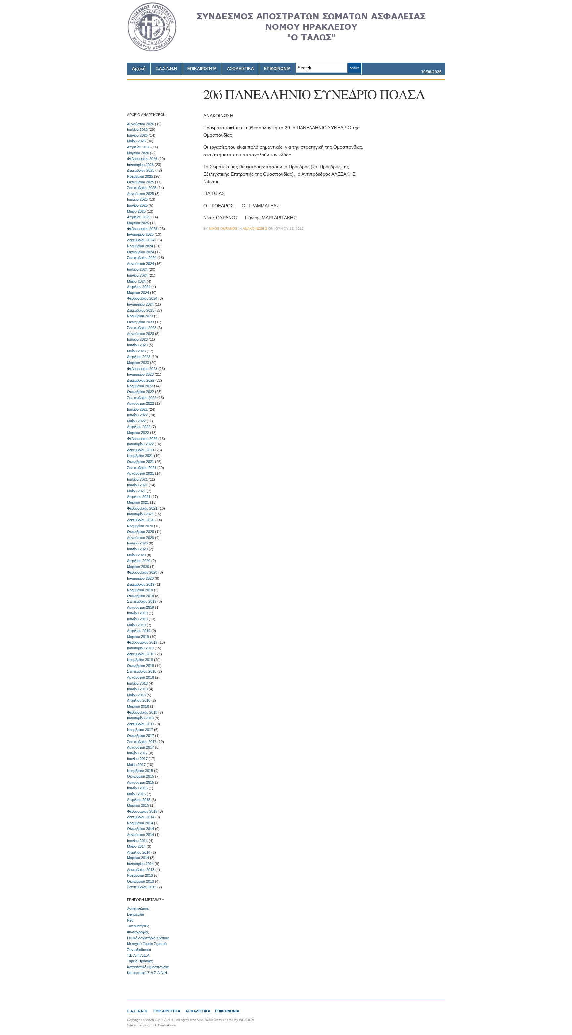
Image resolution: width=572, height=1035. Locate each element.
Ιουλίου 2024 (137, 269)
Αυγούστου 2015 (140, 782)
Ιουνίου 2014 (137, 841)
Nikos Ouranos (223, 228)
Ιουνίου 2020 (137, 549)
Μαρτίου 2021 (138, 502)
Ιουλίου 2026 (137, 129)
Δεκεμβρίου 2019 (140, 584)
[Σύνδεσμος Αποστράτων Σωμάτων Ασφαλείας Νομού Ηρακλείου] (286, 50)
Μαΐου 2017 (136, 765)
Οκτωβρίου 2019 (140, 596)
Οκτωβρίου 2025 (140, 182)
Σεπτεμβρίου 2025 (141, 188)
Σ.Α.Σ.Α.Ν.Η (166, 68)
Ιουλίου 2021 (137, 479)
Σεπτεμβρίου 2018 (141, 671)
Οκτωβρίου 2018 (140, 666)
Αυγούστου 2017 (140, 747)
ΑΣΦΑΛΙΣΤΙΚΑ (240, 68)
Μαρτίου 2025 (138, 223)
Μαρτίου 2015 (138, 805)
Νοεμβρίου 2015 (140, 771)
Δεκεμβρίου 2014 (140, 817)
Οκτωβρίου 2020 (140, 532)
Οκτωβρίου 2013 (140, 881)
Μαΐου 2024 (136, 281)
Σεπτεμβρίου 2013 (141, 887)
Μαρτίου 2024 (138, 293)
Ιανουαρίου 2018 (140, 718)
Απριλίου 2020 (138, 561)
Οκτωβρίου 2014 (140, 829)
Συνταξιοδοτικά (139, 950)
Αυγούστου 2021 (140, 473)
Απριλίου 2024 (138, 287)
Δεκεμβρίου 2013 (140, 870)
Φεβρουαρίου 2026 (142, 159)
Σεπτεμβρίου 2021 (141, 468)
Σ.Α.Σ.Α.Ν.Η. (137, 1011)
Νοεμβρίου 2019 (140, 590)
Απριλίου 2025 (138, 217)
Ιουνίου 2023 (137, 345)
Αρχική (138, 68)
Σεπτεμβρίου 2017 (141, 742)
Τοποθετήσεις (138, 926)
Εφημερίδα (135, 914)
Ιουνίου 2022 (137, 415)
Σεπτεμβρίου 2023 (141, 328)
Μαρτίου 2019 (138, 637)
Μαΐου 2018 (136, 695)
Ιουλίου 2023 (137, 339)
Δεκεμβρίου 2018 (140, 654)
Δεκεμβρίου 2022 (140, 380)
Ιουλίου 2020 (137, 543)
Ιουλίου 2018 (137, 683)
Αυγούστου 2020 (140, 538)
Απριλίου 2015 (138, 800)
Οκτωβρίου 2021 (140, 462)
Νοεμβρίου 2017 (140, 730)
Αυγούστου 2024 (140, 264)
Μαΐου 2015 (136, 794)
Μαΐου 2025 (136, 211)
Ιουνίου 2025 (137, 205)
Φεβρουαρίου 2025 (142, 229)
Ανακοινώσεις (138, 909)
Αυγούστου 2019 (140, 607)
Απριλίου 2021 (138, 497)
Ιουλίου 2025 (137, 199)
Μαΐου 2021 (136, 491)
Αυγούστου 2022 (140, 403)
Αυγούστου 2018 (140, 677)
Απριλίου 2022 (138, 427)
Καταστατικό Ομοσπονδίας (148, 967)
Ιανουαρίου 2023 (140, 374)
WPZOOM (246, 1020)
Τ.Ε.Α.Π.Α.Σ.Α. (138, 955)
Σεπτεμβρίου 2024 (141, 258)
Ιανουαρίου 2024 (140, 304)
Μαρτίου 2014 (138, 858)
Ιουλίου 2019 (137, 613)
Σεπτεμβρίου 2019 (141, 601)
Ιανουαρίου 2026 (140, 165)
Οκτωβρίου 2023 (140, 322)
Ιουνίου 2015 (137, 788)
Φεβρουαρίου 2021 (142, 508)
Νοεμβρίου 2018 (140, 660)
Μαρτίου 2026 (138, 153)
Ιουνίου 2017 (137, 759)
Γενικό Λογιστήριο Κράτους (148, 938)
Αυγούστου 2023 (140, 334)
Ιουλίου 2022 (137, 409)
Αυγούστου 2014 (140, 835)
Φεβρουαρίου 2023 (142, 369)
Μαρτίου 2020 (138, 567)
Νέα (130, 920)
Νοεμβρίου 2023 (140, 316)
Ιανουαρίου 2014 (140, 864)
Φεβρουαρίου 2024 (142, 298)
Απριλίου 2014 (138, 852)
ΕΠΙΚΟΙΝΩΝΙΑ (277, 68)
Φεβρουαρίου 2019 (142, 642)
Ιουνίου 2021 (137, 485)
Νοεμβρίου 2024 (140, 246)
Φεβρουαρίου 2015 (142, 811)
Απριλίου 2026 (138, 147)
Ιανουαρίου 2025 (140, 234)
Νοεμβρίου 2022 (140, 386)
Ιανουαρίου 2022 (140, 444)
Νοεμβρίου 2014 (140, 823)
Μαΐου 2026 (136, 141)
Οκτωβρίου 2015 (140, 776)
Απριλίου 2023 (138, 357)
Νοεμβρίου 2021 (140, 456)
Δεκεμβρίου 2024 (140, 240)
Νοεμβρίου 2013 (140, 875)
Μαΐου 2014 (136, 846)
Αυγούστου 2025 (140, 194)
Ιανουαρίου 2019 (140, 648)
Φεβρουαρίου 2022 (142, 438)
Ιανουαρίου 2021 (140, 514)
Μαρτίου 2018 (138, 706)
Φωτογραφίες (138, 932)
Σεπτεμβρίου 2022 (141, 398)
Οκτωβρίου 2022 (140, 392)
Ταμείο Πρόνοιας (140, 961)
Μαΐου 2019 (136, 625)
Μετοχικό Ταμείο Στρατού (147, 944)
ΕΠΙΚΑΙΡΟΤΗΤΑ (202, 68)
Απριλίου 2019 (138, 631)
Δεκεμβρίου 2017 (140, 724)
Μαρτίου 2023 (138, 363)
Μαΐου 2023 (136, 351)
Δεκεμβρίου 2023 (140, 310)
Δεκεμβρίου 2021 (140, 450)
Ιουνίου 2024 (137, 275)
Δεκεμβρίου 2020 (140, 520)
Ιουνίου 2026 (137, 135)
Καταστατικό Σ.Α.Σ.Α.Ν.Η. (147, 973)
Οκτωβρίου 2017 (140, 736)
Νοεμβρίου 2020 (140, 526)
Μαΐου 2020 (136, 555)
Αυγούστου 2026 (140, 124)
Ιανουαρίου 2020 (140, 578)
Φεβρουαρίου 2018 (142, 712)
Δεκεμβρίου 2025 (140, 170)
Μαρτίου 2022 (138, 433)
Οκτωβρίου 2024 (140, 252)
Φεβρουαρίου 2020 (142, 572)
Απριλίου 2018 (138, 700)
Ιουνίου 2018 (137, 689)
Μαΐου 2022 (136, 421)
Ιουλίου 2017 (137, 753)
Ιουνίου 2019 (137, 619)
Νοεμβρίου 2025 (140, 176)
